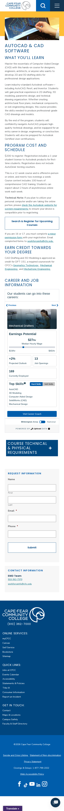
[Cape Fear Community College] (18, 5)
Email (12, 510)
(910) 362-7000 (19, 624)
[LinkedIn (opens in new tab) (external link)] (38, 785)
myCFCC (6, 638)
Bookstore (7, 651)
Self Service (8, 647)
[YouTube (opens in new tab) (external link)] (32, 784)
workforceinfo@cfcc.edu (40, 241)
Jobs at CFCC (9, 670)
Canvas (6, 642)
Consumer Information (13, 692)
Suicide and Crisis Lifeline (16, 755)
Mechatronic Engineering (37, 269)
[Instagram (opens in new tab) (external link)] (44, 784)
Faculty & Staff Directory (14, 723)
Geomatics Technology (26, 265)
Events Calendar (10, 674)
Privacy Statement (32, 761)
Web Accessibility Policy (32, 774)
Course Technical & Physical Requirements (27, 448)
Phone (13, 526)
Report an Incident (11, 696)
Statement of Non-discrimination (45, 755)
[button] (57, 5)
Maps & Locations (11, 714)
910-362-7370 (15, 579)
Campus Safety (10, 719)
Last (10, 505)
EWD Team (14, 576)
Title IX (6, 687)
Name (11, 479)
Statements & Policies (13, 683)
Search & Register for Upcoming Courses (32, 223)
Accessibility (8, 678)
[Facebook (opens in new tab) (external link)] (19, 784)
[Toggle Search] (43, 5)
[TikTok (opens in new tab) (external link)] (26, 785)
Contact (6, 710)
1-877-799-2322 (41, 767)
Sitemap (6, 656)
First (10, 493)
